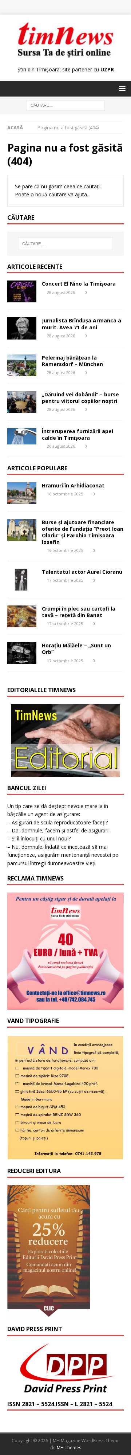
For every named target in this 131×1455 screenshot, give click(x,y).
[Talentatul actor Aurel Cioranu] (21, 580)
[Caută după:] (66, 105)
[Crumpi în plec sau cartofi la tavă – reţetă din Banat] (21, 616)
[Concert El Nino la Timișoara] (21, 291)
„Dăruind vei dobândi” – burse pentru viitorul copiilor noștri (80, 397)
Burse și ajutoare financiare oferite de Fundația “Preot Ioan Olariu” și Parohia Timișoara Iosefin (82, 532)
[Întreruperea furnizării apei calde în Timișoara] (21, 436)
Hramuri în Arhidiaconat (73, 485)
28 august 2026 (61, 292)
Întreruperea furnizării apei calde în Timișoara (77, 434)
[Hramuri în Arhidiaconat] (21, 493)
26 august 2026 (61, 446)
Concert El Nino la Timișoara (79, 283)
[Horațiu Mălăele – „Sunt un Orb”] (21, 653)
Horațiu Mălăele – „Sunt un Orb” (76, 648)
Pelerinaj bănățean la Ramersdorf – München (72, 361)
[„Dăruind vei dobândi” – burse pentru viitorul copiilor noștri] (21, 402)
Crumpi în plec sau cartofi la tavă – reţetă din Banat (78, 612)
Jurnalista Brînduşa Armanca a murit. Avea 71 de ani (81, 323)
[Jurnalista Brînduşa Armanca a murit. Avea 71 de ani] (21, 328)
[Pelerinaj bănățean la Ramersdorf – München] (21, 365)
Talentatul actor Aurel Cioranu (82, 571)
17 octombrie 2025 (65, 580)
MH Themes (69, 1447)
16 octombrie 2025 (65, 494)
